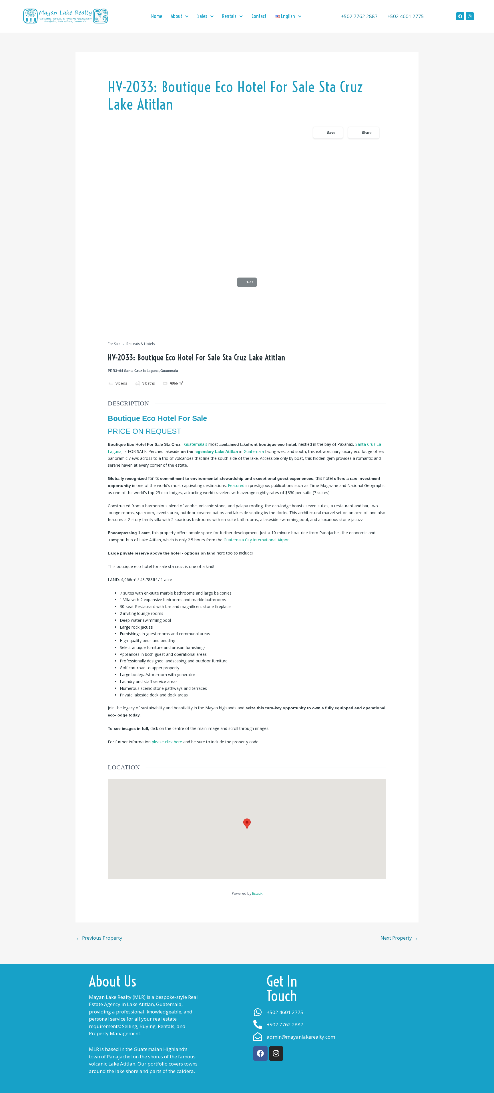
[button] (288, 16)
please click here (167, 741)
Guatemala (254, 451)
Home (156, 16)
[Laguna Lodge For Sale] (247, 206)
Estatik (257, 893)
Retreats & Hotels (140, 344)
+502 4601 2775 (405, 16)
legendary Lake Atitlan (216, 451)
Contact (259, 16)
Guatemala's (195, 444)
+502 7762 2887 (359, 16)
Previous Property (99, 937)
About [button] (176, 16)
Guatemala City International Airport (257, 539)
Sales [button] (202, 16)
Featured (236, 485)
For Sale (114, 344)
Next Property (399, 937)
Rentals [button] (229, 16)
